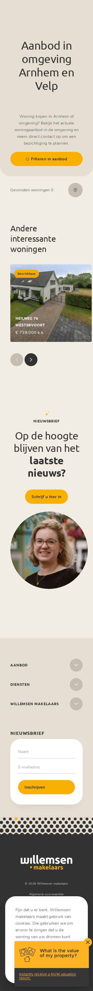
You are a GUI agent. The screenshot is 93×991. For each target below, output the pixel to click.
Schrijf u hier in (46, 497)
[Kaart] (75, 190)
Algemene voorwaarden (46, 894)
